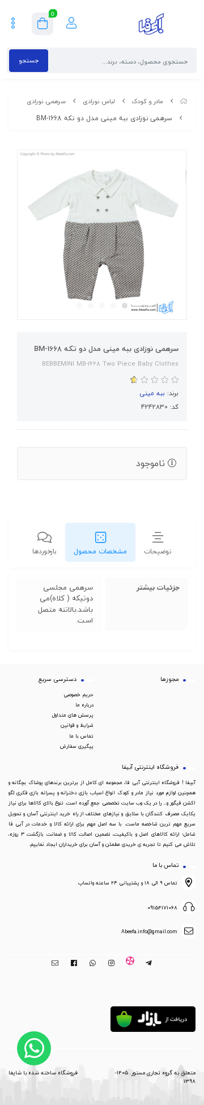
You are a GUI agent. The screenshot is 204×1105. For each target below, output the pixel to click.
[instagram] (111, 964)
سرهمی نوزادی (46, 101)
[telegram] (149, 964)
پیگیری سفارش (77, 746)
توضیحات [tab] (158, 551)
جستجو (29, 60)
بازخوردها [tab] (44, 551)
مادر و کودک (147, 101)
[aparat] (130, 964)
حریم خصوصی (78, 694)
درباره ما (84, 704)
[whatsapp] (92, 964)
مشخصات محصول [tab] (100, 551)
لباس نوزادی (99, 101)
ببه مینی (152, 393)
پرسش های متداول (73, 714)
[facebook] (74, 964)
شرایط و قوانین (77, 725)
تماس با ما (81, 735)
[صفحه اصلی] (183, 101)
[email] (55, 964)
